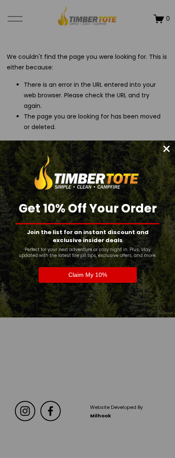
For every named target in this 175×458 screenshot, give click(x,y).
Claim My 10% (87, 274)
